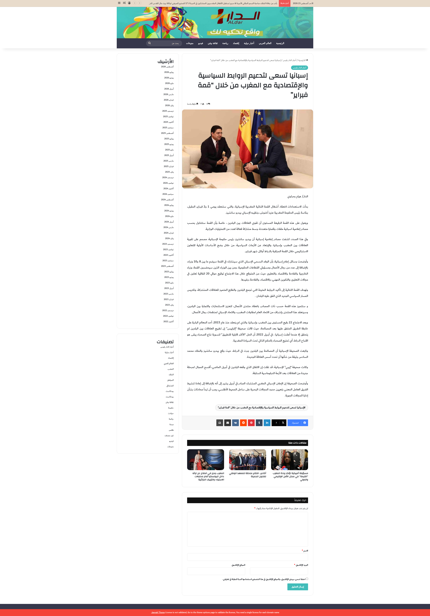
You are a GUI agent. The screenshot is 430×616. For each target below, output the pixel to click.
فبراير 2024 (169, 233)
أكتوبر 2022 (168, 321)
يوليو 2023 (169, 271)
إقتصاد (236, 43)
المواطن (170, 380)
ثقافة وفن (213, 43)
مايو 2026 (169, 83)
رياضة (225, 43)
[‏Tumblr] (259, 422)
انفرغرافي (170, 385)
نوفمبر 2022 (168, 316)
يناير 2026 (169, 105)
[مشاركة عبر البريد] (227, 422)
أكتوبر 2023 (168, 255)
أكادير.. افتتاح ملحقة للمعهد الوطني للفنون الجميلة (247, 475)
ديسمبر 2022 (168, 310)
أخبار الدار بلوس (289, 60)
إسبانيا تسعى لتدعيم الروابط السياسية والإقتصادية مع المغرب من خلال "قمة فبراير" (261, 407)
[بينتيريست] (251, 422)
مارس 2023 (168, 294)
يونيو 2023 (169, 277)
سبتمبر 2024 (168, 194)
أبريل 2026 (169, 89)
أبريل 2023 (169, 288)
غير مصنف (169, 435)
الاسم (305, 551)
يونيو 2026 (169, 78)
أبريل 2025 (169, 155)
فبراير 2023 (169, 299)
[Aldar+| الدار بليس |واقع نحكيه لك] (215, 22)
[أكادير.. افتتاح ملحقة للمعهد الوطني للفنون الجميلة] (247, 459)
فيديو (200, 43)
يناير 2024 (169, 238)
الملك (171, 374)
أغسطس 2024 (167, 199)
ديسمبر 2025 (168, 111)
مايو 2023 (169, 283)
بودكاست (170, 391)
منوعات (190, 43)
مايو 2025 (169, 150)
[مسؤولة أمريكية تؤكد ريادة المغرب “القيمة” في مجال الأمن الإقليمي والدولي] (289, 459)
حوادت (171, 413)
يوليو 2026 (169, 72)
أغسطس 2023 (167, 266)
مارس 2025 (168, 161)
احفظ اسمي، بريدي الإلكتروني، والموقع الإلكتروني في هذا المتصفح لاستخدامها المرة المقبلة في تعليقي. (264, 579)
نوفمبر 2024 (168, 183)
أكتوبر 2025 (168, 122)
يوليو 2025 (169, 139)
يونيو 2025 (169, 144)
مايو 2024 (169, 216)
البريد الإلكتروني (301, 565)
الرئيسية (280, 43)
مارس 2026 (168, 94)
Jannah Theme (158, 612)
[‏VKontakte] (235, 422)
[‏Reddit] (243, 422)
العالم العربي (265, 43)
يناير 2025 (169, 172)
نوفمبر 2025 (168, 116)
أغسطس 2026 (167, 67)
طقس (171, 430)
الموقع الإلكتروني (238, 565)
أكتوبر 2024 (168, 188)
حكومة (171, 408)
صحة (171, 424)
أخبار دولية (249, 43)
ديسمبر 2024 (168, 177)
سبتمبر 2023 (168, 260)
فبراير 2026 (169, 100)
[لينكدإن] (267, 422)
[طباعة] (219, 422)
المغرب (170, 369)
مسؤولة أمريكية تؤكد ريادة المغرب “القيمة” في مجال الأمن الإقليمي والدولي (290, 476)
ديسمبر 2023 (168, 244)
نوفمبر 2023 (168, 249)
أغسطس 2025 (167, 133)
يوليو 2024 (169, 205)
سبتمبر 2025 (168, 127)
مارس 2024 (168, 227)
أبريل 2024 (169, 222)
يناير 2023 (169, 305)
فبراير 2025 (169, 166)
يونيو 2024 (169, 211)
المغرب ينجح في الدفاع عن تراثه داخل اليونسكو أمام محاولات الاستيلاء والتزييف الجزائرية (208, 476)
